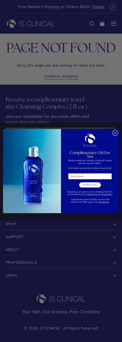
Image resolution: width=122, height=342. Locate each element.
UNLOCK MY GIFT (90, 185)
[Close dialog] (115, 132)
